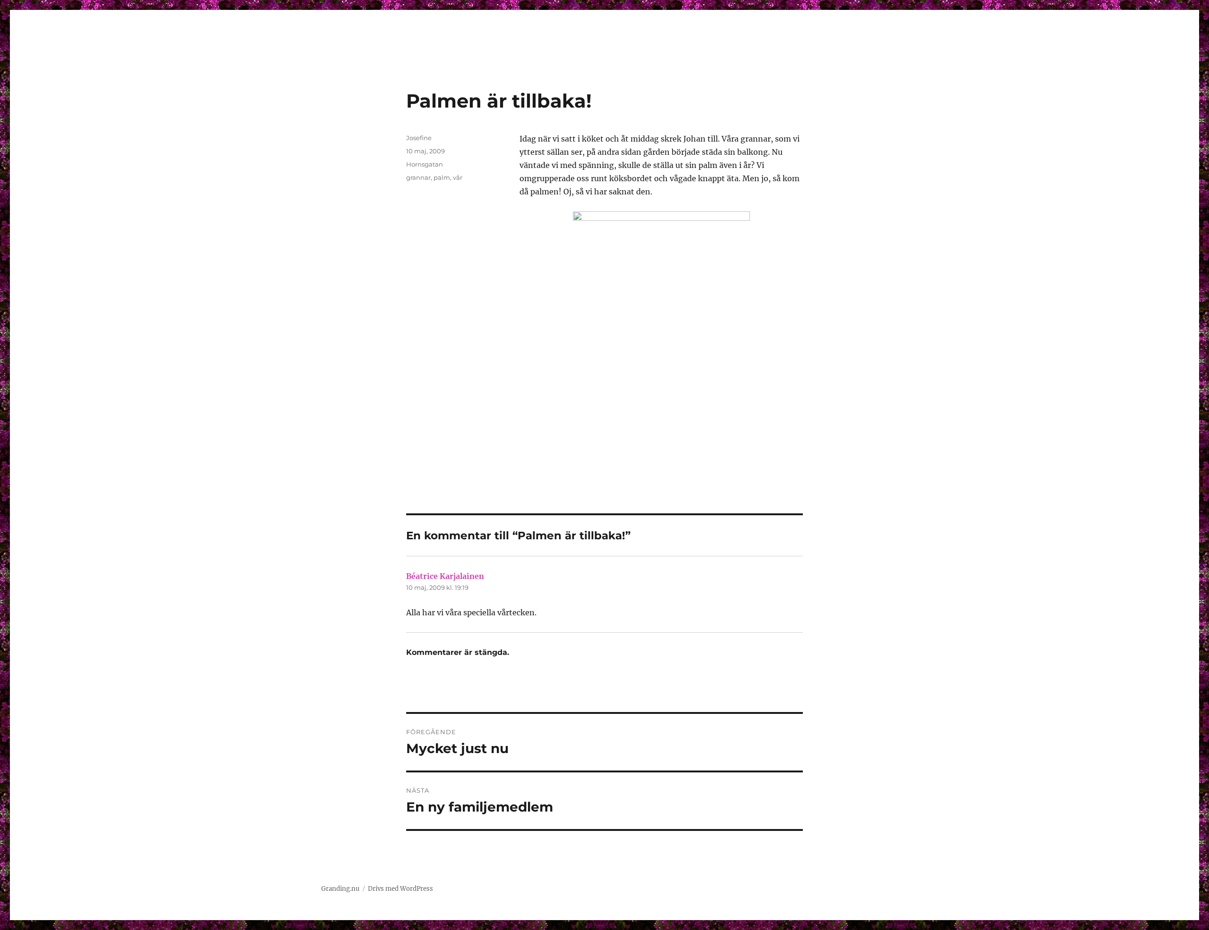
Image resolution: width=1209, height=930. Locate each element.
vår (457, 177)
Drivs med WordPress (400, 889)
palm (442, 177)
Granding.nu (340, 889)
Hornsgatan (424, 164)
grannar (418, 177)
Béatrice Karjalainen (445, 576)
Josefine (419, 138)
